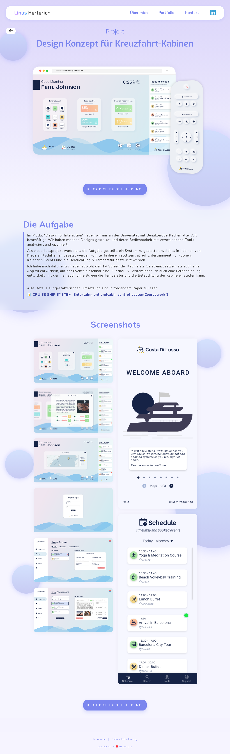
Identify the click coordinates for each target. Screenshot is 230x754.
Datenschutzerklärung (124, 739)
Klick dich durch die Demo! (115, 189)
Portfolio (166, 12)
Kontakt (192, 12)
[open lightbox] (73, 361)
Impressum (99, 739)
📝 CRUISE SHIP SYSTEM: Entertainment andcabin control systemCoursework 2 (98, 294)
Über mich (139, 12)
